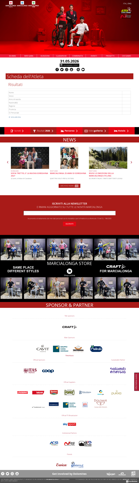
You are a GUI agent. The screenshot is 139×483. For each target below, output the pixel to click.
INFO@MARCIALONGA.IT (53, 479)
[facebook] (57, 69)
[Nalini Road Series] (101, 16)
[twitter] (62, 69)
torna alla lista (15, 117)
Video (95, 130)
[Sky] (69, 427)
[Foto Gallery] (78, 69)
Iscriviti (17, 130)
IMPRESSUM (126, 479)
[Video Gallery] (83, 69)
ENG (129, 3)
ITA (124, 3)
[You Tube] (71, 69)
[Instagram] (66, 69)
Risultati (43, 130)
